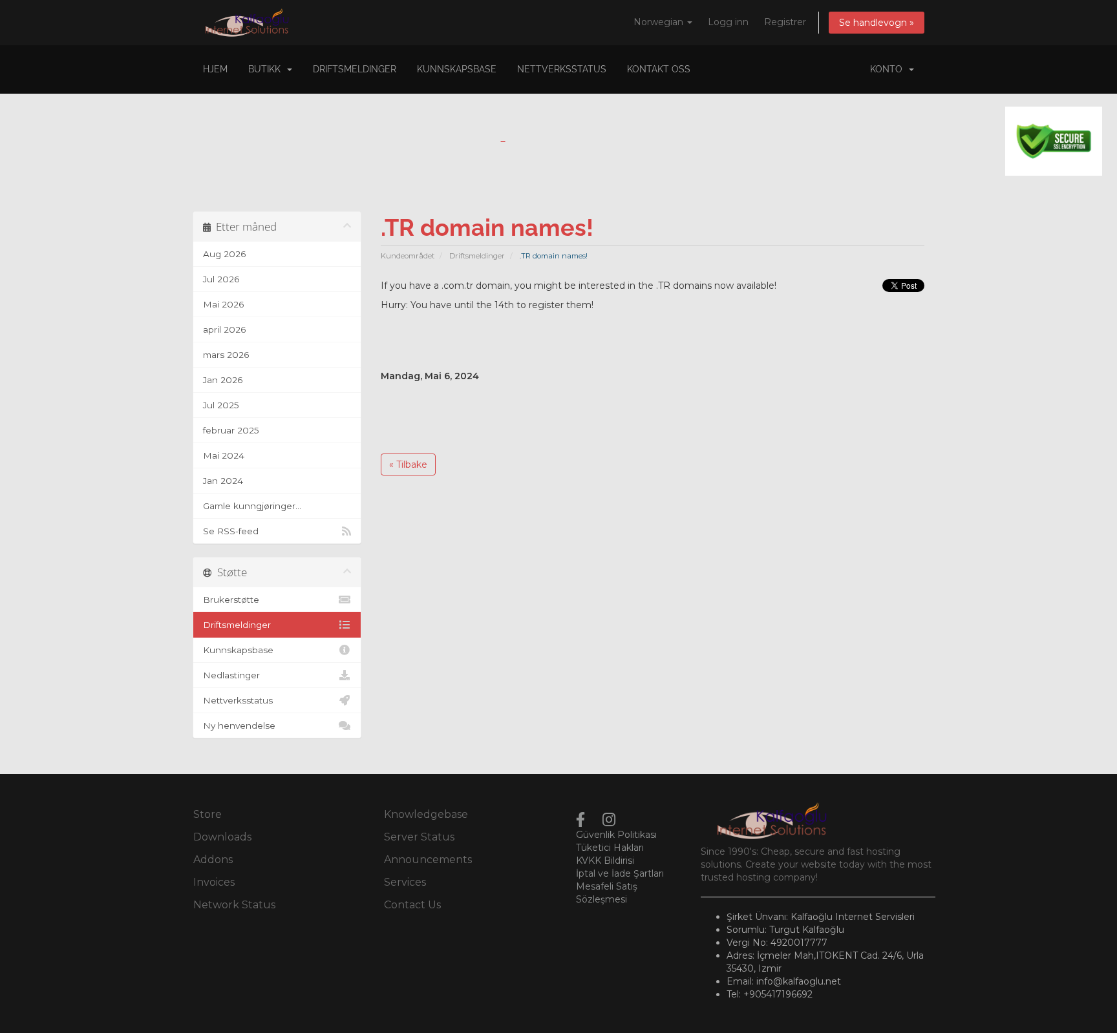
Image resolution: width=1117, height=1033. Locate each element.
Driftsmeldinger (354, 69)
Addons (213, 859)
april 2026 (224, 329)
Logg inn (728, 22)
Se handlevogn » (876, 22)
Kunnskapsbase (456, 69)
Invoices (214, 882)
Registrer (785, 22)
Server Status (419, 837)
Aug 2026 (224, 254)
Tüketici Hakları (610, 847)
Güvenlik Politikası (616, 834)
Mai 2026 (223, 304)
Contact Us (412, 905)
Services (405, 882)
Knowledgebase (426, 814)
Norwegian (659, 22)
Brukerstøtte (231, 599)
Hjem (215, 69)
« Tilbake (408, 464)
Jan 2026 (222, 380)
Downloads (222, 837)
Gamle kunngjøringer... (252, 506)
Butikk (267, 69)
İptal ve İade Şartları (620, 873)
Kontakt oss (658, 69)
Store (207, 814)
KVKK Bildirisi (605, 860)
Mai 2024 (223, 455)
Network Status (234, 905)
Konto (889, 69)
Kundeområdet (407, 255)
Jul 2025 (221, 405)
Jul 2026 (221, 279)
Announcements (428, 859)
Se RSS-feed (231, 531)
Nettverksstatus (561, 69)
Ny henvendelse (239, 725)
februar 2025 (231, 430)
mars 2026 (226, 355)
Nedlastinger (231, 675)
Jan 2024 (223, 480)
